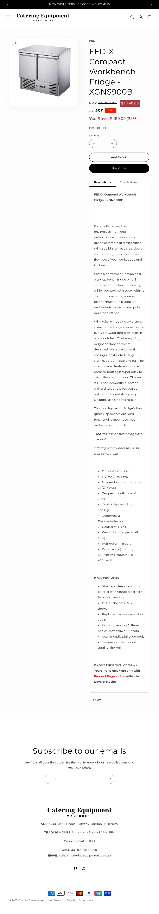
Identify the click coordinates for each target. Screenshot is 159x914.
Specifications (128, 182)
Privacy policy (86, 900)
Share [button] (97, 699)
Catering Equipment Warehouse (35, 900)
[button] (8, 17)
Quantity (94, 135)
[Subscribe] (110, 779)
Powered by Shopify (64, 900)
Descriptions (102, 182)
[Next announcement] (151, 4)
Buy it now (119, 168)
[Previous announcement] (7, 4)
